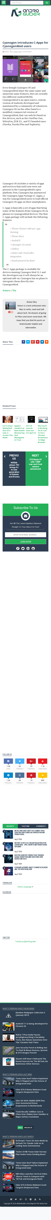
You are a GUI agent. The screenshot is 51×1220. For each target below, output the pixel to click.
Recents (10, 826)
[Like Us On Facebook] (18, 548)
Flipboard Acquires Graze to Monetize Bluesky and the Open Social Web (31, 868)
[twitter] (16, 1199)
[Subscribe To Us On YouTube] (33, 548)
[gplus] (21, 1199)
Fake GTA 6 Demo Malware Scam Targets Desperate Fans (31, 1090)
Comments (41, 826)
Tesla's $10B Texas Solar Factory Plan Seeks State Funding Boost (31, 1153)
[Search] (47, 3)
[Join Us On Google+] (28, 548)
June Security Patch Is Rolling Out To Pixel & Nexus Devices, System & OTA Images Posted (31, 1050)
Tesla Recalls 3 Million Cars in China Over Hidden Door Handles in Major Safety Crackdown (32, 1114)
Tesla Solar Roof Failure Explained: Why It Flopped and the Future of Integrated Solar (32, 1081)
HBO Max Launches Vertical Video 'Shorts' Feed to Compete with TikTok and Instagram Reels (31, 1176)
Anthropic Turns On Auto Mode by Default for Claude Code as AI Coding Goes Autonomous (32, 1143)
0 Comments (27, 52)
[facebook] (11, 1199)
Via (14, 290)
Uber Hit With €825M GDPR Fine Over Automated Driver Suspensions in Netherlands (30, 1103)
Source (6, 290)
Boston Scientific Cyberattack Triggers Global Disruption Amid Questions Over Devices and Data (29, 857)
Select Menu (3, 3)
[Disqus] (25, 645)
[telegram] (31, 1199)
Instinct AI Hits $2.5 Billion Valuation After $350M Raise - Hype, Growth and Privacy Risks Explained (31, 845)
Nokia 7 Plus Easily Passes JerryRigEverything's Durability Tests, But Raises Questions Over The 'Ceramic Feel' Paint (31, 1038)
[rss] (40, 1199)
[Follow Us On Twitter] (23, 548)
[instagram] (26, 1199)
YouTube (25, 826)
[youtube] (35, 1199)
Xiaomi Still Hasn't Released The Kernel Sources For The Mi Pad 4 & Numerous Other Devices (32, 1061)
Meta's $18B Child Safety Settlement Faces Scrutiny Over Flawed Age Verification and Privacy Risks (30, 832)
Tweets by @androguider (25, 941)
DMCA (20, 1127)
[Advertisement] (25, 154)
